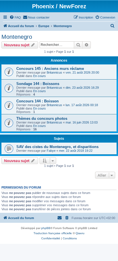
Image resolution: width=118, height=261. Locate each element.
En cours (39, 76)
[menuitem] (15, 17)
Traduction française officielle (53, 233)
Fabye (51, 150)
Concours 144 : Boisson (37, 101)
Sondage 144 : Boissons (37, 84)
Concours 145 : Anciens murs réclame (50, 68)
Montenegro (16, 37)
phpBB (45, 228)
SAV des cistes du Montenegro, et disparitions (57, 147)
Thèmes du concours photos (41, 118)
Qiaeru (80, 233)
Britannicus (54, 72)
